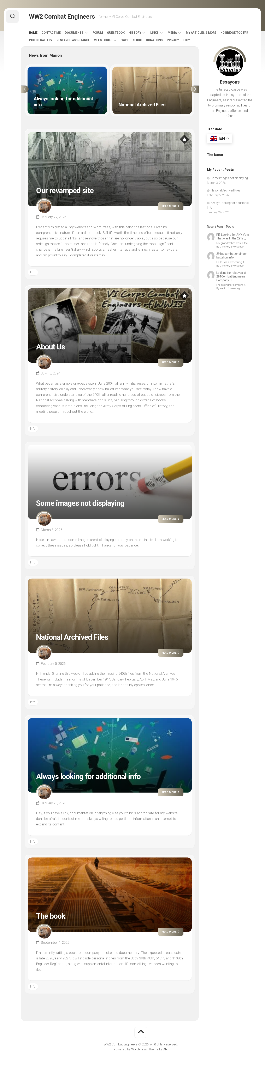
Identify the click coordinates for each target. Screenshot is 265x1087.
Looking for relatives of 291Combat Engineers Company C (231, 276)
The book (50, 916)
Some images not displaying (80, 503)
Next (195, 89)
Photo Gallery (40, 40)
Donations (154, 40)
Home (33, 32)
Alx (165, 1049)
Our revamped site (65, 190)
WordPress (139, 1049)
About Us (50, 347)
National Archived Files (128, 69)
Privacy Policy (178, 40)
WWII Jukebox (132, 40)
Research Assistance (73, 40)
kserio (223, 288)
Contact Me (51, 32)
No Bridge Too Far (234, 32)
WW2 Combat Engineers (62, 16)
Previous (25, 89)
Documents (74, 32)
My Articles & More (201, 32)
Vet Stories (103, 40)
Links (154, 32)
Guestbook (116, 32)
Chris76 (224, 246)
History (135, 32)
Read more (169, 206)
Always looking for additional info (50, 69)
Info (32, 272)
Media (172, 32)
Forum (98, 32)
